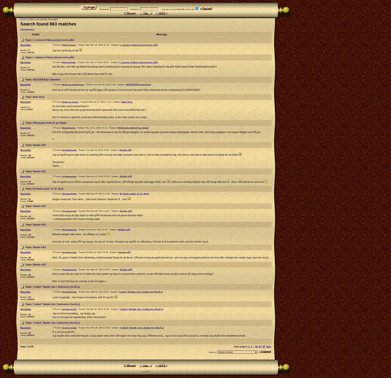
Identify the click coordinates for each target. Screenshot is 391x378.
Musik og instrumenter (73, 84)
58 (263, 346)
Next (268, 346)
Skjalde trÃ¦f (39, 145)
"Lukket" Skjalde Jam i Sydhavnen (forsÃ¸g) (56, 287)
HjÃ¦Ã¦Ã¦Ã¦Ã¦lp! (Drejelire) (46, 79)
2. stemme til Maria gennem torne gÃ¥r (53, 40)
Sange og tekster (70, 102)
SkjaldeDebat (27, 29)
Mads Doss (39, 97)
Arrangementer (69, 150)
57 (260, 346)
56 (256, 346)
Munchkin (25, 45)
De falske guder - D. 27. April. (48, 188)
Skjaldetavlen (69, 128)
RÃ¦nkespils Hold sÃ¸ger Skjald (49, 123)
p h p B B (145, 371)
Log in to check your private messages (39, 19)
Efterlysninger (69, 45)
